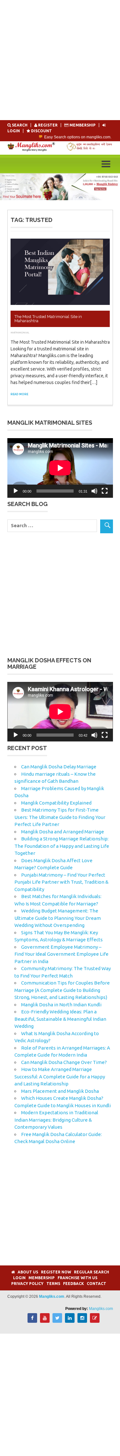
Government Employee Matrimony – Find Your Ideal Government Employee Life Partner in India (61, 954)
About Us (28, 1272)
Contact (96, 1283)
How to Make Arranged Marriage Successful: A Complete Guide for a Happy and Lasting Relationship (59, 1076)
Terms (53, 1283)
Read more (19, 394)
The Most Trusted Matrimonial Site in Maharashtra (48, 318)
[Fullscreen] (104, 491)
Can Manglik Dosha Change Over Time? (64, 1062)
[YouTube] (45, 1321)
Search (19, 125)
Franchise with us (77, 1278)
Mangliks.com (101, 1308)
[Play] (15, 491)
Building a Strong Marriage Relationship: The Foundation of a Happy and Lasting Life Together (61, 846)
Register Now (56, 1272)
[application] (60, 468)
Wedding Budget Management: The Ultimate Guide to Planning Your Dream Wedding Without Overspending (57, 918)
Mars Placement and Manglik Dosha (60, 1091)
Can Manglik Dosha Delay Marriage (58, 766)
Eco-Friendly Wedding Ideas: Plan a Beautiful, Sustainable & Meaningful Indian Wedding (60, 1019)
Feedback (73, 1283)
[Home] (13, 1272)
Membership (82, 125)
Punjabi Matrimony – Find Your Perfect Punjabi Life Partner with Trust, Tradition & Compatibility (61, 882)
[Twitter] (57, 1321)
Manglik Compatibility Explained (56, 803)
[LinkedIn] (70, 1321)
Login (19, 1278)
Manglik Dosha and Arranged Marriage (62, 831)
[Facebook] (32, 1321)
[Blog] (95, 1321)
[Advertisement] (60, 60)
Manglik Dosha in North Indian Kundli (61, 1004)
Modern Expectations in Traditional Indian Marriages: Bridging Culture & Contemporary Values (56, 1120)
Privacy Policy (27, 1283)
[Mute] (94, 491)
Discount (41, 131)
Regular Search (91, 1272)
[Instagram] (82, 1321)
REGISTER (48, 125)
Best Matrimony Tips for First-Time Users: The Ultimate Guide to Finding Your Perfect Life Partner (59, 817)
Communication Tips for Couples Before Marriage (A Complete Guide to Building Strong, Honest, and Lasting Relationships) (62, 990)
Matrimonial (20, 332)
